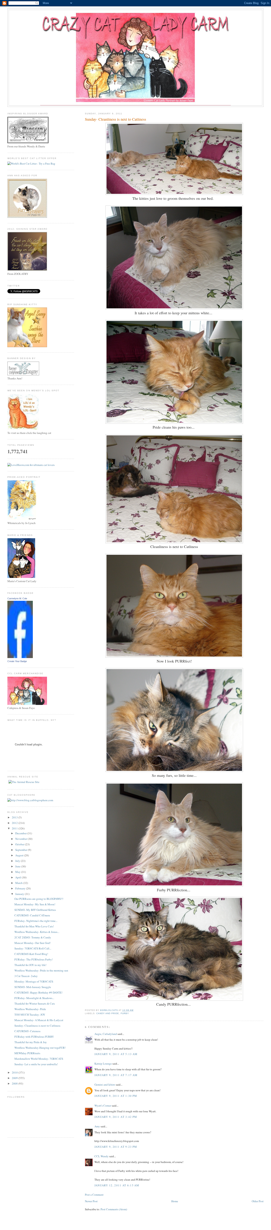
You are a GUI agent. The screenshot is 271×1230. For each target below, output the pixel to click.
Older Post (258, 1201)
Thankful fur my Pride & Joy (30, 1042)
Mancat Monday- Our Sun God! (32, 943)
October (20, 844)
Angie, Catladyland (105, 1034)
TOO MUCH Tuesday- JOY (29, 1014)
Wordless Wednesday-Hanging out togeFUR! (40, 1048)
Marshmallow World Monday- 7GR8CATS (38, 1059)
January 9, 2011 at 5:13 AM (116, 1054)
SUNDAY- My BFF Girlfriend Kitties (35, 910)
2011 (15, 828)
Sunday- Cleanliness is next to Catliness (37, 1025)
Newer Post (91, 1201)
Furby (125, 1013)
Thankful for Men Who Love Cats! (34, 926)
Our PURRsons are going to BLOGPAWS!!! (38, 899)
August (19, 855)
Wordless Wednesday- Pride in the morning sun (41, 970)
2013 (15, 817)
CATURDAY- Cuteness (27, 1031)
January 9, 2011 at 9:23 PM (115, 1147)
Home (174, 1201)
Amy (97, 1126)
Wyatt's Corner (102, 1105)
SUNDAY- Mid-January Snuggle (32, 987)
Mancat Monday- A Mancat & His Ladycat (38, 1020)
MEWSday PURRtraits (27, 1053)
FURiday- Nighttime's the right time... (35, 921)
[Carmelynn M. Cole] (20, 657)
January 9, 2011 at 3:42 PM (115, 1117)
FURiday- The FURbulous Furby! (33, 959)
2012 (15, 823)
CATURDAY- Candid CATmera (32, 915)
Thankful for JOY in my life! (30, 965)
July (18, 861)
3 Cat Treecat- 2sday (26, 976)
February (20, 888)
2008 (15, 1083)
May (18, 872)
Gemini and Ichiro (104, 1084)
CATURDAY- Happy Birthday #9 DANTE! (38, 992)
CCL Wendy (101, 1156)
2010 (15, 1072)
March (19, 883)
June (18, 866)
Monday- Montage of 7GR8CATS (33, 981)
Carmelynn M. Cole (17, 598)
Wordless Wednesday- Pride (30, 1009)
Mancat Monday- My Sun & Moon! (34, 904)
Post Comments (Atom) (114, 1209)
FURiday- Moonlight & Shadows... (34, 998)
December (21, 833)
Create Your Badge (17, 661)
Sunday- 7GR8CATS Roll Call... (32, 948)
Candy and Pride (107, 1013)
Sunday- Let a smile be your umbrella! (36, 1064)
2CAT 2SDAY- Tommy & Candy (32, 937)
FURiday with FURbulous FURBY (34, 1037)
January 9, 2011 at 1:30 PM (115, 1096)
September (21, 850)
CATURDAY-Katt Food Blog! (31, 954)
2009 (15, 1078)
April (18, 877)
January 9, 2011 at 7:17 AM (116, 1075)
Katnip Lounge (103, 1063)
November (21, 839)
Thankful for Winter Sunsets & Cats (34, 1003)
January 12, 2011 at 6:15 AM (116, 1185)
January (20, 894)
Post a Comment (94, 1194)
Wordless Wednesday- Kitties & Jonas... (36, 932)
